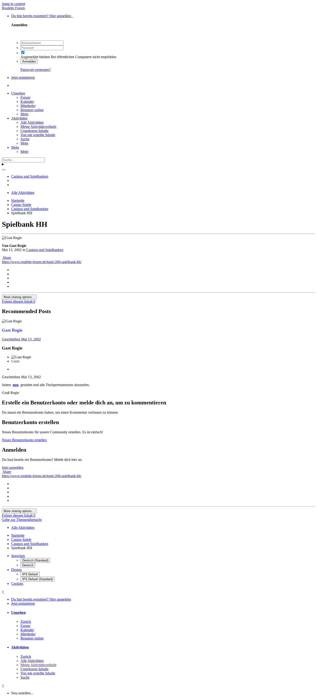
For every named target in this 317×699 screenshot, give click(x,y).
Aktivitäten (19, 118)
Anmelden (29, 61)
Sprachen (18, 556)
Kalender (27, 102)
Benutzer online (32, 110)
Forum (25, 97)
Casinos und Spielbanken (44, 250)
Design (16, 570)
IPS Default (30, 574)
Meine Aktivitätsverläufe (38, 127)
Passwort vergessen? (35, 70)
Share (6, 258)
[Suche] (4, 169)
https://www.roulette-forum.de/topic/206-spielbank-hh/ (41, 262)
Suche (24, 139)
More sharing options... (19, 297)
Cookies (17, 584)
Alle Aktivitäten (32, 122)
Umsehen (18, 93)
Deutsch (27, 565)
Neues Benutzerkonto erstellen (24, 440)
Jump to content (13, 4)
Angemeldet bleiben (35, 57)
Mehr (24, 114)
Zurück (25, 621)
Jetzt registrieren (23, 77)
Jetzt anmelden (12, 467)
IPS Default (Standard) (37, 579)
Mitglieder (28, 106)
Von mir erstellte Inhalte (37, 135)
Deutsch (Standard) (35, 560)
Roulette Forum (13, 8)
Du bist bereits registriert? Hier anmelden (42, 16)
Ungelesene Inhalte (34, 131)
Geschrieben (21, 339)
